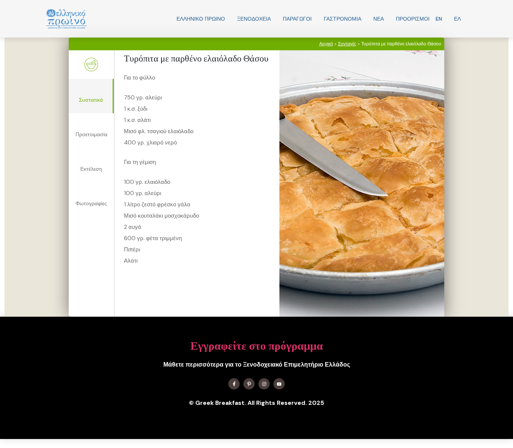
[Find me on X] (249, 383)
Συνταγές (347, 44)
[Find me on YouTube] (279, 383)
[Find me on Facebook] (234, 383)
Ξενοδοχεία (254, 18)
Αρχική (326, 44)
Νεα (378, 18)
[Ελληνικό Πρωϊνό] (66, 18)
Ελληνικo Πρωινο (201, 18)
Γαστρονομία (342, 18)
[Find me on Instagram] (264, 383)
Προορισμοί (413, 18)
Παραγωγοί (297, 18)
